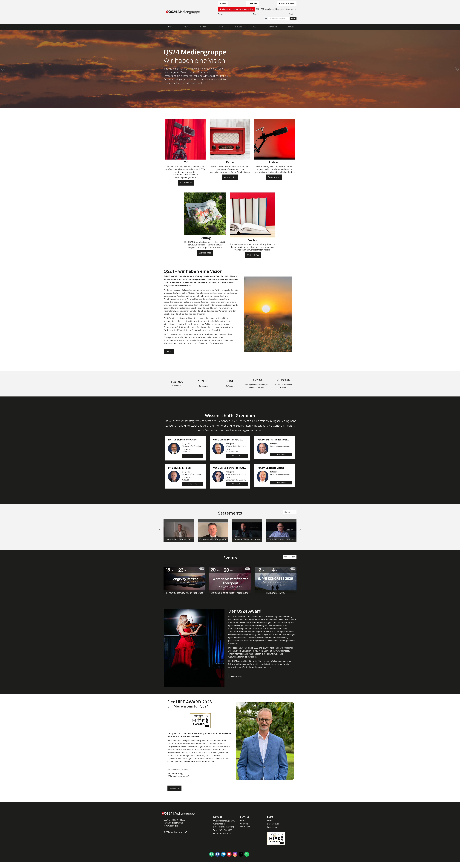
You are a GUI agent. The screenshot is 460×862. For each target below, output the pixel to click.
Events (220, 27)
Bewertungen (290, 9)
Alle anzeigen (289, 512)
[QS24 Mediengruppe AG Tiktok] (241, 854)
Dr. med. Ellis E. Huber (179, 468)
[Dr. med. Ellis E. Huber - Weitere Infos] (174, 476)
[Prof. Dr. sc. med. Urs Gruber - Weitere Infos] (174, 448)
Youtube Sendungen (245, 825)
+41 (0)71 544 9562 (223, 830)
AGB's (269, 820)
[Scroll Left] (160, 531)
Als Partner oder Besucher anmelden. (237, 9)
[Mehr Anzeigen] (179, 530)
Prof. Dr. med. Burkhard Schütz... (229, 468)
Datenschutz (273, 823)
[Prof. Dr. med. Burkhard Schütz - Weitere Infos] (218, 476)
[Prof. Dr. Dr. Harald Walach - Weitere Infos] (262, 476)
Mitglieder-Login (288, 3)
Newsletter (279, 9)
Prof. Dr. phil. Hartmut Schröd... (273, 440)
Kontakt (253, 3)
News (224, 3)
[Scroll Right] (300, 531)
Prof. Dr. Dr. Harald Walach (271, 468)
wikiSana (238, 27)
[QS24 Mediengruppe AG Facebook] (217, 854)
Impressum (272, 827)
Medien (203, 27)
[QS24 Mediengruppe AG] (183, 12)
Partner (256, 14)
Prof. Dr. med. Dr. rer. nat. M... (227, 440)
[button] (3, 69)
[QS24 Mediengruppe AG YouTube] (229, 854)
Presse (220, 14)
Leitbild (169, 351)
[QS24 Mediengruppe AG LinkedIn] (223, 854)
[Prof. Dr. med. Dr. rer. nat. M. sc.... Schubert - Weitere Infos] (218, 448)
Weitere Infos (186, 182)
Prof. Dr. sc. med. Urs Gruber (182, 440)
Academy (292, 14)
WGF (255, 27)
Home (169, 27)
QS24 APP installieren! (265, 9)
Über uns (290, 27)
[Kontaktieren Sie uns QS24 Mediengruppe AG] (211, 854)
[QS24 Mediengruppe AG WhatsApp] (246, 854)
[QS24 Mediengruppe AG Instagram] (235, 854)
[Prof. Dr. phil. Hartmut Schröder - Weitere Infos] (262, 448)
